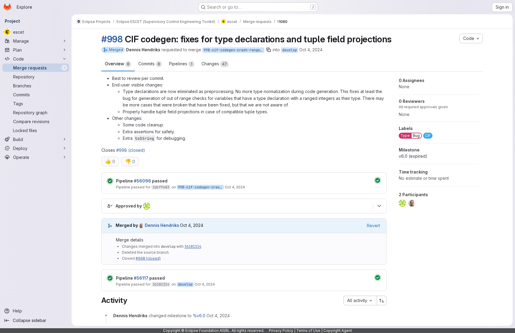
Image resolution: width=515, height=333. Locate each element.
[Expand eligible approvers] (379, 206)
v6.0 (413, 156)
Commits (149, 63)
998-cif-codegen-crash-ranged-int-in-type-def (234, 50)
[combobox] (360, 300)
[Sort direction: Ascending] (382, 300)
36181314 (192, 246)
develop (289, 50)
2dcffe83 (161, 187)
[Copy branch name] (268, 49)
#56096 (142, 180)
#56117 (141, 278)
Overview (117, 63)
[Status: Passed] (110, 181)
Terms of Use (308, 330)
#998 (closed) (130, 150)
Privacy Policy (281, 330)
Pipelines (180, 63)
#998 (112, 39)
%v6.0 (199, 315)
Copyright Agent (337, 330)
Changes (214, 63)
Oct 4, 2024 (310, 49)
